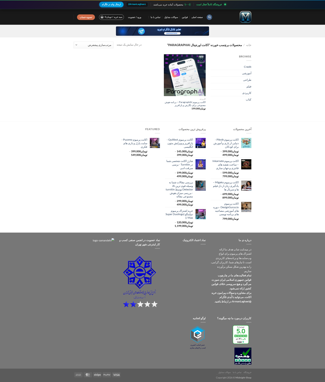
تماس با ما (155, 17)
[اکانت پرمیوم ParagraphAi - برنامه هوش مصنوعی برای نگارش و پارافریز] (185, 75)
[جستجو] (209, 17)
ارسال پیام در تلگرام (111, 4)
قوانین (185, 17)
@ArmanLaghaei (137, 4)
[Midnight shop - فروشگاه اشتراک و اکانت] (234, 17)
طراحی (247, 79)
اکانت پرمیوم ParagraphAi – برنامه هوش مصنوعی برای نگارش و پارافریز (185, 104)
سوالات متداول (171, 17)
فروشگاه (247, 372)
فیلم (248, 86)
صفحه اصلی (197, 17)
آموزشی (246, 73)
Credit (247, 66)
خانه (248, 45)
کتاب (248, 99)
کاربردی (246, 92)
